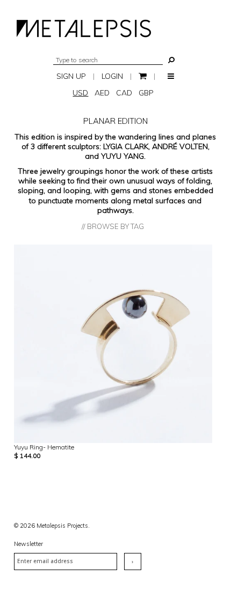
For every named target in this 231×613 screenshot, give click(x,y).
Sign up (71, 76)
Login (112, 76)
